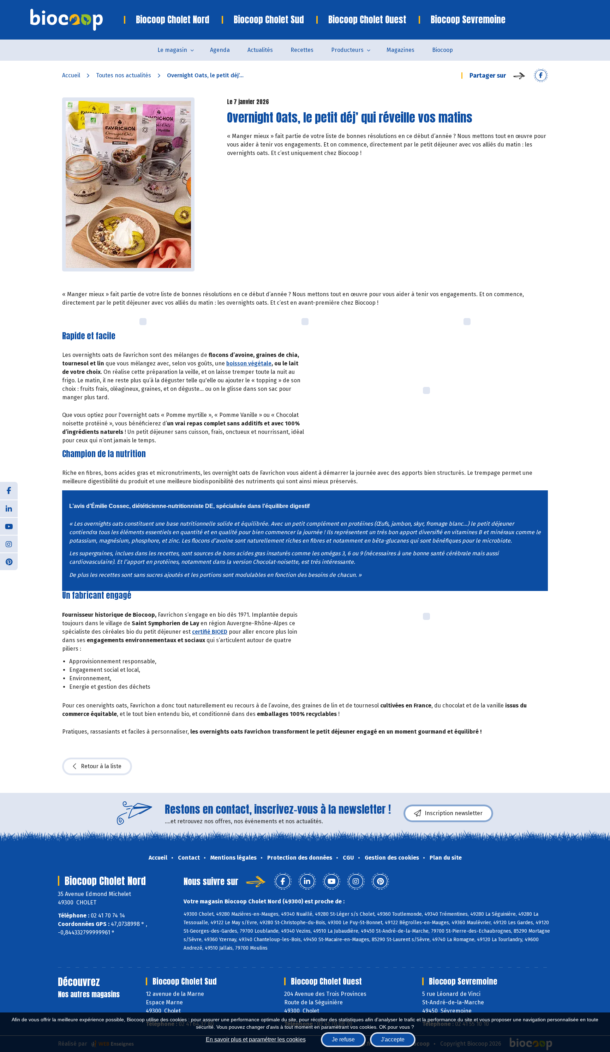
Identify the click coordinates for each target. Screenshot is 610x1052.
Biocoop (442, 50)
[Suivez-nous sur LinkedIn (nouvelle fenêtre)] (9, 508)
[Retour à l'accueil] (77, 20)
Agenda (220, 50)
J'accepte (393, 1039)
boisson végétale (248, 363)
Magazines (400, 50)
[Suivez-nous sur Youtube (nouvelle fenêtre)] (9, 526)
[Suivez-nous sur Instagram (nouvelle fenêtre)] (9, 543)
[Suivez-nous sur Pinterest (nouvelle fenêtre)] (9, 561)
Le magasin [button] (172, 50)
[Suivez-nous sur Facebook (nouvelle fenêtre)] (9, 491)
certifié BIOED (209, 631)
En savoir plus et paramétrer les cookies (256, 1039)
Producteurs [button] (347, 50)
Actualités (260, 50)
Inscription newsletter (454, 813)
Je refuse (343, 1039)
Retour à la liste (101, 766)
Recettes (302, 50)
